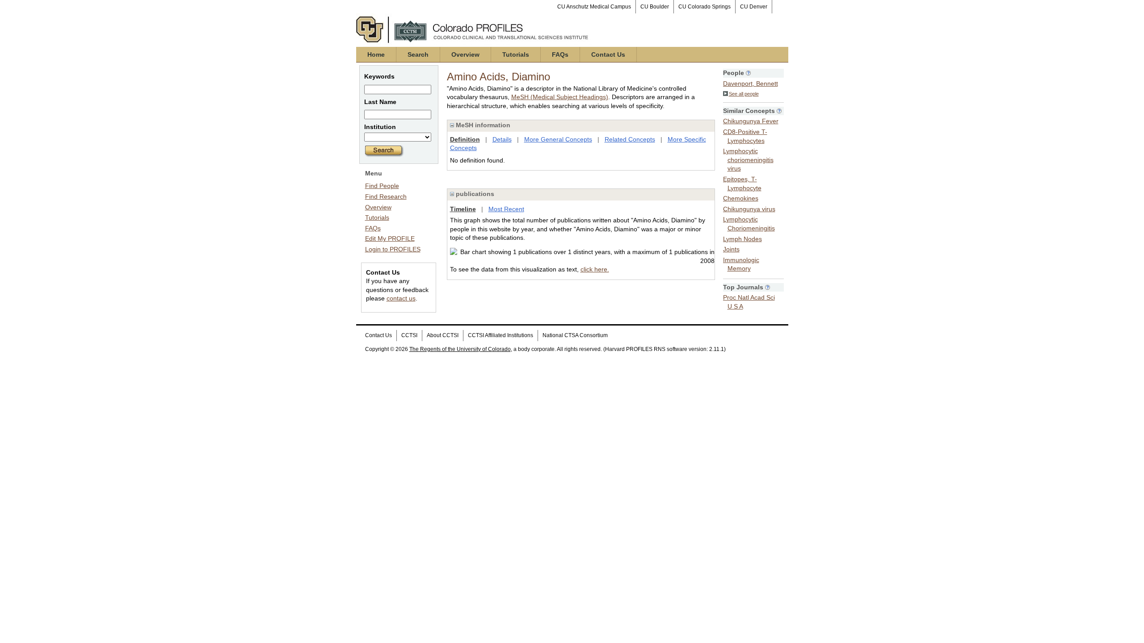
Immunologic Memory (741, 264)
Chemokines (740, 198)
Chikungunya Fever (750, 121)
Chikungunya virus (749, 209)
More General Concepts (558, 139)
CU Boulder (654, 7)
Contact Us (608, 54)
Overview (465, 54)
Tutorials (515, 54)
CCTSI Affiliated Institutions (500, 335)
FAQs (560, 54)
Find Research (386, 196)
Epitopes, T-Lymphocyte (742, 183)
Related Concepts (630, 139)
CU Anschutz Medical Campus (594, 7)
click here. (594, 269)
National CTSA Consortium (575, 335)
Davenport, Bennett (750, 83)
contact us (401, 298)
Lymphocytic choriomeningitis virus (748, 159)
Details (502, 139)
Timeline (463, 209)
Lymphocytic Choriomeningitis (749, 224)
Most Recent (506, 209)
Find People (382, 185)
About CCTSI (442, 335)
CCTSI (409, 335)
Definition (465, 139)
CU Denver (753, 7)
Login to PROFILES (393, 249)
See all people (744, 93)
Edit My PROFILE (390, 238)
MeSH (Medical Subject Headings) (559, 96)
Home (376, 54)
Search (418, 54)
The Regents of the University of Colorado (460, 349)
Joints (731, 249)
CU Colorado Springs (704, 7)
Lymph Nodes (742, 238)
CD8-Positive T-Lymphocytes (745, 136)
